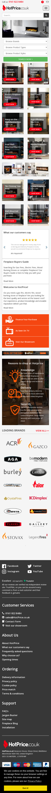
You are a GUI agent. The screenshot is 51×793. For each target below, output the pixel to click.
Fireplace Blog (10, 723)
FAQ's (5, 711)
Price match (8, 689)
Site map (7, 719)
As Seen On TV (22, 330)
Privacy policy (9, 681)
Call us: (12, 2)
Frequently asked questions (17, 651)
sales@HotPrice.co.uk (17, 617)
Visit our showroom (15, 625)
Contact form (12, 621)
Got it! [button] (25, 788)
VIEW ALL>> (42, 430)
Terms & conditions (13, 693)
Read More (8, 281)
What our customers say (15, 647)
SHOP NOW (10, 79)
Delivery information (13, 677)
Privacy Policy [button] (34, 781)
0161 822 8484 (12, 613)
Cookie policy (9, 685)
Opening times (10, 659)
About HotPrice (10, 643)
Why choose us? (11, 655)
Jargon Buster (10, 715)
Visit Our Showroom (25, 342)
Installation (8, 727)
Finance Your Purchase (26, 319)
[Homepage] (16, 8)
